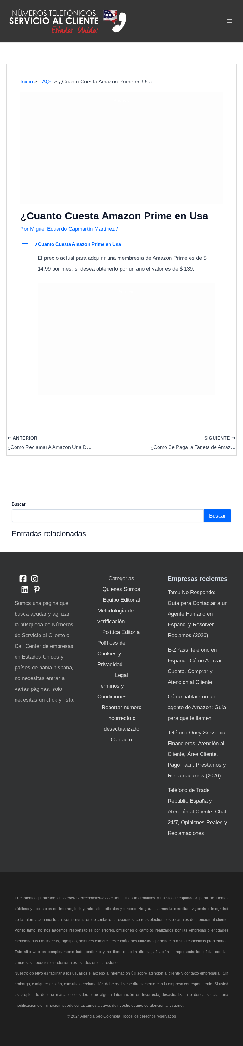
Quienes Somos (121, 589)
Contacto (121, 740)
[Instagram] (35, 579)
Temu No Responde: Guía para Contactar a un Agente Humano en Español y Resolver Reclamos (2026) (197, 613)
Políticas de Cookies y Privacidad (111, 653)
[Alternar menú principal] (229, 21)
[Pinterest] (36, 589)
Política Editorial (121, 632)
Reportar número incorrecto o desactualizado (121, 718)
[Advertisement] (121, 152)
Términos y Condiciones (112, 691)
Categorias (121, 578)
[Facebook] (23, 579)
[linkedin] (25, 589)
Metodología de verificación (115, 616)
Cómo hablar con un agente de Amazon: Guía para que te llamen (197, 707)
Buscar (19, 504)
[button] (121, 244)
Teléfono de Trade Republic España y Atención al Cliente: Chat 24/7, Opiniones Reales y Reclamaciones (197, 811)
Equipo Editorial (121, 600)
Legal (121, 675)
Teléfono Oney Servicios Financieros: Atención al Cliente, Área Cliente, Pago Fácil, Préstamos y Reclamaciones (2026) (197, 754)
